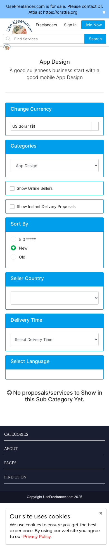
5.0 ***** (27, 239)
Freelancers (46, 24)
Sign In (70, 24)
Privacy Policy (37, 536)
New (23, 248)
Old (22, 257)
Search (95, 38)
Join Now (93, 24)
